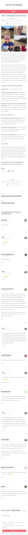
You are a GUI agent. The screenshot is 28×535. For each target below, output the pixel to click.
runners (10, 21)
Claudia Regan (15, 510)
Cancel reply (23, 510)
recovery (7, 21)
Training (17, 21)
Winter (20, 21)
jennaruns (3, 486)
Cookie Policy (4, 527)
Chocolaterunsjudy (5, 439)
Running (13, 21)
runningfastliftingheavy (6, 355)
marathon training (16, 20)
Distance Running (11, 23)
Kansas (11, 20)
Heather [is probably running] (7, 254)
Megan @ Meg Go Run (5, 391)
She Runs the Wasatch (14, 4)
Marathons (22, 20)
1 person (8, 382)
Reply (26, 231)
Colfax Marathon (7, 20)
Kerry (10, 18)
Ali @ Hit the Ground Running (7, 467)
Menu (18, 11)
